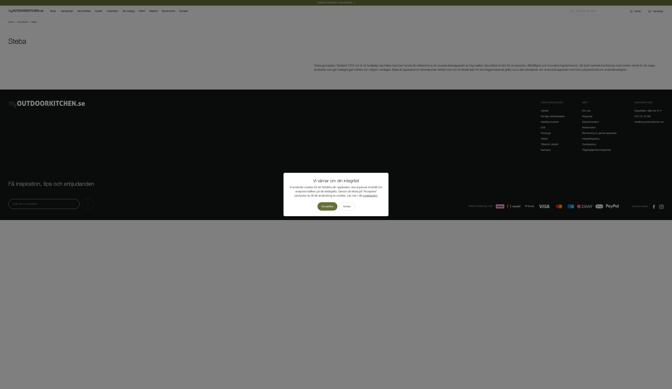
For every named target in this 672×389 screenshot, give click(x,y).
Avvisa (346, 206)
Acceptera (327, 206)
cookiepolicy (370, 196)
